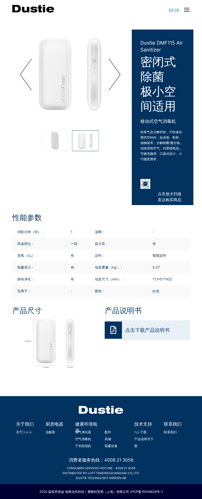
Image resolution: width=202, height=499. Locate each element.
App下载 (140, 432)
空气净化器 (83, 432)
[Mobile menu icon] (187, 10)
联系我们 (170, 432)
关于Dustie (24, 432)
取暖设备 (111, 446)
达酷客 (50, 432)
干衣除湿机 (83, 446)
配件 (108, 432)
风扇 (108, 439)
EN (171, 10)
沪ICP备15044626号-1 (146, 492)
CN (176, 10)
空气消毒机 (83, 439)
